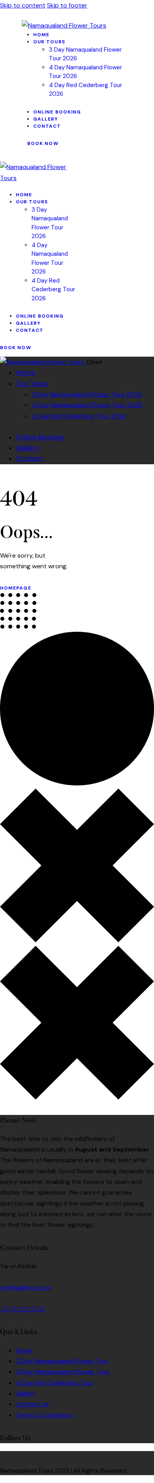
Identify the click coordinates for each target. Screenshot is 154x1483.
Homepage (15, 588)
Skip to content (22, 5)
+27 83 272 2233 (22, 1309)
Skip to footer (67, 5)
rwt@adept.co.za (25, 1287)
